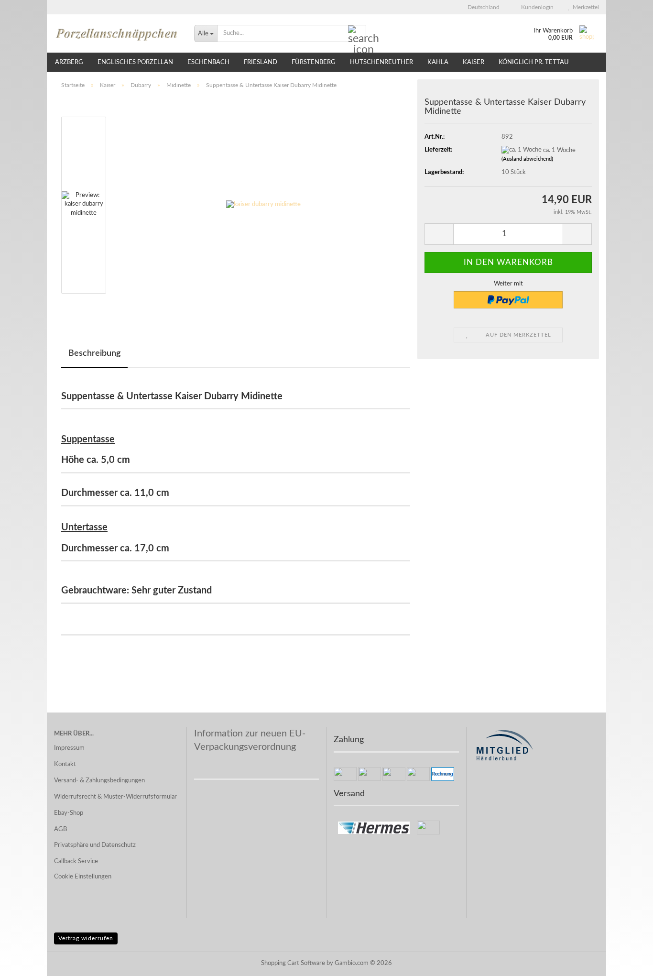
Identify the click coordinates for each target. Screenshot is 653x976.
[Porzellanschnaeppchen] (117, 33)
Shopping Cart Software (293, 963)
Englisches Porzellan (135, 62)
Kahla (437, 62)
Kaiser (473, 62)
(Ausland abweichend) (527, 159)
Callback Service (76, 861)
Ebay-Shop (68, 813)
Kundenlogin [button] (536, 7)
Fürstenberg (314, 62)
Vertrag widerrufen (85, 938)
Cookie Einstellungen (82, 877)
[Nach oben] (626, 961)
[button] (481, 7)
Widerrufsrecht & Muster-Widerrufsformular (115, 797)
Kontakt (65, 764)
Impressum (69, 748)
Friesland (260, 62)
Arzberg (69, 62)
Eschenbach (208, 62)
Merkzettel (584, 7)
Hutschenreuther (381, 62)
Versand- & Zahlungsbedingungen (99, 781)
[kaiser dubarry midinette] (263, 205)
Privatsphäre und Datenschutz (95, 845)
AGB (60, 829)
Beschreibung (94, 353)
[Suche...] (357, 34)
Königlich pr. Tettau (534, 62)
